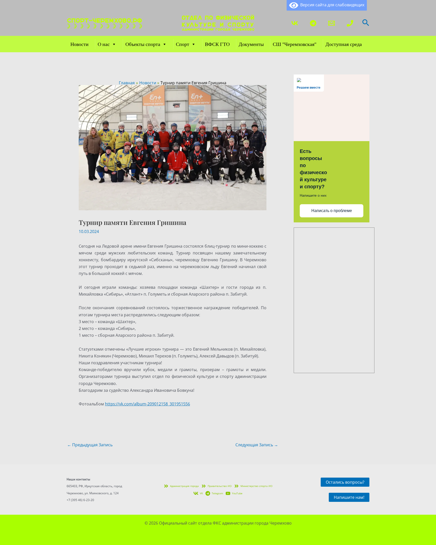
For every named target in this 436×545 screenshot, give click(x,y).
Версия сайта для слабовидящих (331, 5)
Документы (251, 44)
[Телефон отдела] (350, 23)
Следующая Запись (256, 445)
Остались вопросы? (345, 482)
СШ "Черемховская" (294, 44)
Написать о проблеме (331, 211)
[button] (365, 23)
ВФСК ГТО (217, 44)
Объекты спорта (142, 44)
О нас (104, 44)
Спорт (182, 44)
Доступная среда (343, 44)
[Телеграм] (313, 23)
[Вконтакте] (295, 23)
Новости (79, 44)
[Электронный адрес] (331, 23)
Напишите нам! (349, 497)
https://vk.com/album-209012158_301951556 (147, 404)
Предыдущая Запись (90, 445)
